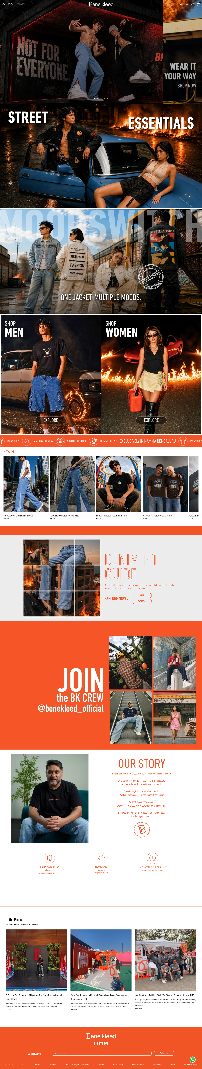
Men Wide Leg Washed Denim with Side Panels (18, 516)
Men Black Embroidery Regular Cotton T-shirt (111, 516)
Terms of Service (138, 1064)
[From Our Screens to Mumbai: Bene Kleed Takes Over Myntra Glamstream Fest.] (101, 960)
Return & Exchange (190, 1064)
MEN (3, 4)
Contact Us (9, 1064)
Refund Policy (157, 1064)
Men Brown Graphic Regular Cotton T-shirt (157, 516)
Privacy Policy (118, 1064)
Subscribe (164, 1053)
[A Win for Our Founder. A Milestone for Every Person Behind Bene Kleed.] (36, 960)
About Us (101, 1064)
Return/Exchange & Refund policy (77, 1064)
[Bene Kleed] (101, 1036)
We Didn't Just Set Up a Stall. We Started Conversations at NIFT (164, 995)
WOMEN (10, 4)
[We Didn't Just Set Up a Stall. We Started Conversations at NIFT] (165, 960)
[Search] (181, 4)
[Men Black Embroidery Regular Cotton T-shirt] (118, 484)
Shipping (37, 1064)
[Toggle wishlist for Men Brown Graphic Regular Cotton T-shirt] (185, 459)
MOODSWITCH (20, 4)
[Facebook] (96, 1043)
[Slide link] (101, 52)
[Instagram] (101, 1043)
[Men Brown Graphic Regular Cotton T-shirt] (165, 484)
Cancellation (53, 1064)
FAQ (23, 1064)
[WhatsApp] (106, 1043)
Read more (9, 1009)
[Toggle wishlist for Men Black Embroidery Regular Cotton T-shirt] (138, 459)
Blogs (173, 1064)
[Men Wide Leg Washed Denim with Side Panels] (26, 484)
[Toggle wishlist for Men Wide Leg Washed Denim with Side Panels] (46, 459)
